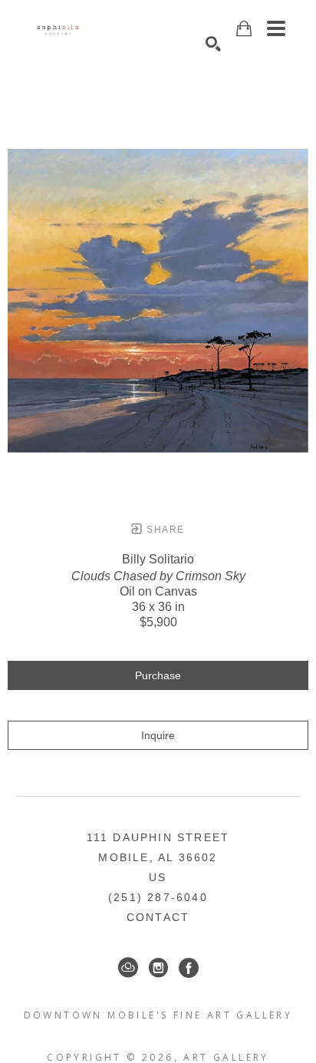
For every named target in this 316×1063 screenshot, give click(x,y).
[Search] (213, 43)
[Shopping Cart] (244, 29)
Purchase (158, 675)
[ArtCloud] (128, 968)
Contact (158, 917)
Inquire (158, 735)
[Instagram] (158, 968)
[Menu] (276, 28)
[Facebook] (189, 968)
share (163, 529)
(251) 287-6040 (158, 897)
